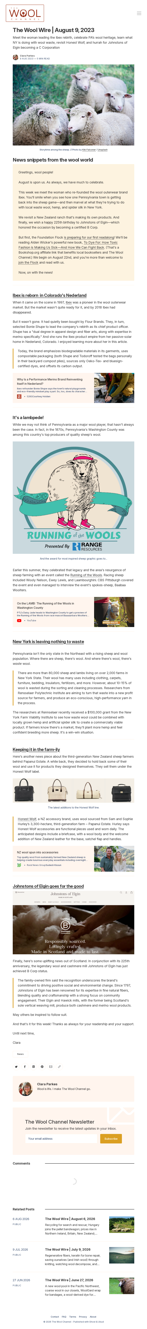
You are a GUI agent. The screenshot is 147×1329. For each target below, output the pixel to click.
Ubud (101, 1321)
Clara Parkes (27, 55)
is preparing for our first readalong (89, 237)
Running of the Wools (86, 575)
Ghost (92, 1321)
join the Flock (28, 262)
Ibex (69, 302)
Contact (55, 1316)
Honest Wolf (27, 819)
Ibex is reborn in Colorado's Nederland (50, 295)
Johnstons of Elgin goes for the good (48, 886)
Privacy (83, 1316)
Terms (72, 1316)
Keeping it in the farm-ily (36, 749)
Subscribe (111, 1138)
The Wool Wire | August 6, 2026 (70, 1219)
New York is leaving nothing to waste (48, 641)
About (93, 1316)
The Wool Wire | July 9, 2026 (68, 1249)
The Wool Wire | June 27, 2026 (69, 1280)
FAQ (64, 1316)
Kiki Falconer (89, 149)
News (20, 1054)
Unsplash (103, 149)
